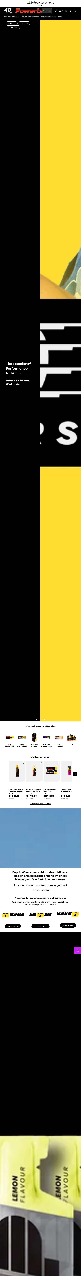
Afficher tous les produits (40, 804)
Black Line (22, 23)
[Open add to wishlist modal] (23, 763)
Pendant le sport (40, 926)
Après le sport (68, 925)
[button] (75, 11)
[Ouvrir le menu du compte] (65, 10)
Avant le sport (12, 926)
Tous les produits (37, 23)
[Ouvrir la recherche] (49, 10)
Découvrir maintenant (40, 890)
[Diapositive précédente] (3, 370)
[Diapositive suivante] (78, 370)
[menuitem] (60, 16)
